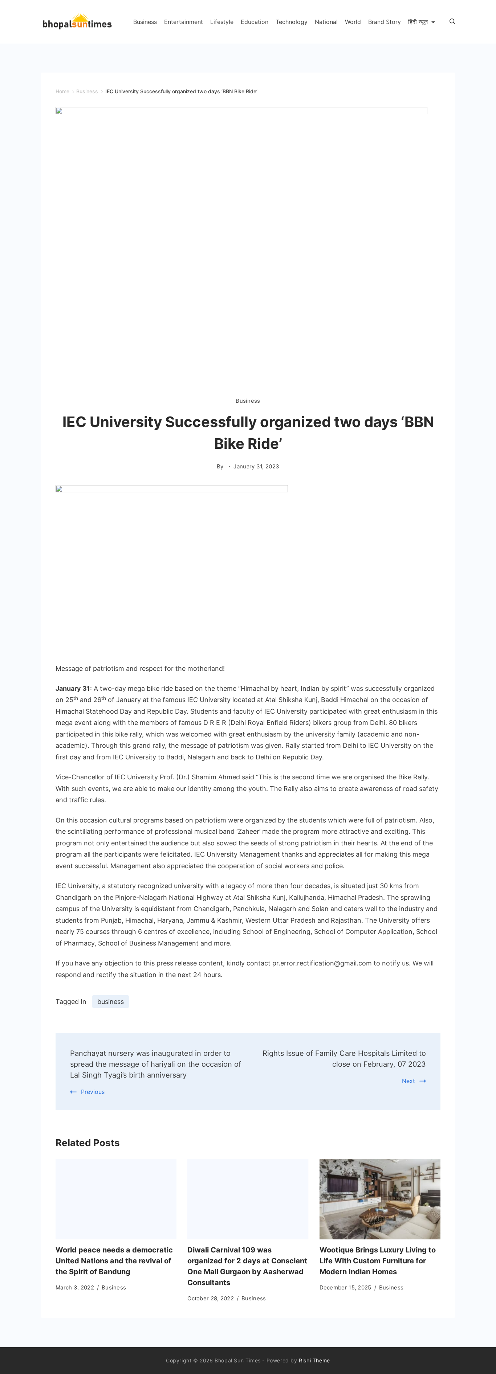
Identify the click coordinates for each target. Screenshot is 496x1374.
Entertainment (183, 21)
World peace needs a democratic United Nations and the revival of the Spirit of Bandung (114, 1261)
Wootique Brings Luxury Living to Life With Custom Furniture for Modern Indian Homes (378, 1261)
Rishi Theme (314, 1360)
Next (408, 1080)
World (353, 21)
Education (254, 21)
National (326, 21)
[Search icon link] (450, 22)
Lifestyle (221, 21)
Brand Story (384, 21)
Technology (292, 21)
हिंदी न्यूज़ (418, 21)
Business (145, 21)
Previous (93, 1091)
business (110, 1001)
